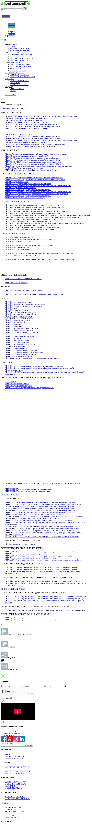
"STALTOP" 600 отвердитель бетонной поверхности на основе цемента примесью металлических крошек (46, 597)
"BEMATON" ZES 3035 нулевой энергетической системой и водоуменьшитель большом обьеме (42, 529)
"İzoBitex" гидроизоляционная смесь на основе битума (26, 209)
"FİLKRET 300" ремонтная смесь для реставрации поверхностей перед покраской (36, 194)
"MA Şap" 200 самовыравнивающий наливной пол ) (32, 618)
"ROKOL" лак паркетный (15, 322)
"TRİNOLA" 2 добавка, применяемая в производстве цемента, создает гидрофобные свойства (41, 569)
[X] (2, 660)
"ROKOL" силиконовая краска (17, 342)
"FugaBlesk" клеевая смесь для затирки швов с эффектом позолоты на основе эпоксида (38, 166)
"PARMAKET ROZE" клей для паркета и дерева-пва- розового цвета (34, 294)
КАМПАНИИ (15, 69)
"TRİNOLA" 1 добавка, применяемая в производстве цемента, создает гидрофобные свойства (41, 567)
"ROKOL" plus (11, 308)
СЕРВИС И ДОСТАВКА (19, 75)
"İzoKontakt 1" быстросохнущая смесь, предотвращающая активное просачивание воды (44, 223)
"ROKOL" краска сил (13, 324)
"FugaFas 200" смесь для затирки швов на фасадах (33, 164)
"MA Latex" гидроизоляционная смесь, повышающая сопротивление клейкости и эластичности (42, 217)
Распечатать (12, 669)
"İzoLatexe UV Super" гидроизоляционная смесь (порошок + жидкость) (34, 207)
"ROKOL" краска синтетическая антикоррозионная (25, 304)
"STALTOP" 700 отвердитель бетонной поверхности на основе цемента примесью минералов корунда (44, 599)
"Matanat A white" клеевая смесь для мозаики (25, 142)
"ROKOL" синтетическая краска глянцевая (21, 332)
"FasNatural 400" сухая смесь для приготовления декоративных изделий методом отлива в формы (42, 483)
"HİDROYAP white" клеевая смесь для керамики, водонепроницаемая (35, 144)
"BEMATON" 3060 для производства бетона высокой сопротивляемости (33, 518)
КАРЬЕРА (9, 79)
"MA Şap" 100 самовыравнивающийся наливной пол (33, 620)
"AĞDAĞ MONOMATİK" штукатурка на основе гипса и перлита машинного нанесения (39, 253)
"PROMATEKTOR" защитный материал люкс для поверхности (29, 388)
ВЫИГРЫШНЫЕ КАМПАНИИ (22, 77)
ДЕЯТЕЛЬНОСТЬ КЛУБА (20, 65)
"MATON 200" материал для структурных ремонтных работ (28, 196)
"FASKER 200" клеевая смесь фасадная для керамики (34, 126)
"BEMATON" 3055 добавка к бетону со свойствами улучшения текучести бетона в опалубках (41, 510)
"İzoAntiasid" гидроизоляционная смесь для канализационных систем (32, 227)
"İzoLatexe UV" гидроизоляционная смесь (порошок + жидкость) (32, 225)
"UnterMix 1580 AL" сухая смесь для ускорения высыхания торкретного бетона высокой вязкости (42, 581)
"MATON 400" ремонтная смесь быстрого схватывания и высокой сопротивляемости (38, 186)
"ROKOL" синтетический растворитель (20, 354)
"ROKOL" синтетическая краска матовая (21, 350)
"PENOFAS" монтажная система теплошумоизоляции (26, 128)
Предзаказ (11, 647)
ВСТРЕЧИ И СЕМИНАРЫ (20, 67)
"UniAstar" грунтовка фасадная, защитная (21, 312)
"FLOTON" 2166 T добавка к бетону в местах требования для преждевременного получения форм (43, 504)
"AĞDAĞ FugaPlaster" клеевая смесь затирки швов (24, 168)
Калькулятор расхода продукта (19, 634)
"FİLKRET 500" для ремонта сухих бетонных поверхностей (28, 184)
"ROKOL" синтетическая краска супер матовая (23, 306)
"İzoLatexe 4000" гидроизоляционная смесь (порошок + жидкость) (32, 205)
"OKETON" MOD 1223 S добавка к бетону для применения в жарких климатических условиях (42, 537)
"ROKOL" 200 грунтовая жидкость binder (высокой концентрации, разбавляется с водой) (39, 368)
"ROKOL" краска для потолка (16, 348)
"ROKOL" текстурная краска (16, 310)
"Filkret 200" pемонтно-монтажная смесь (20, 188)
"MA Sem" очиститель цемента (17, 384)
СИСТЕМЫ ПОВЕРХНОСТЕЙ (22, 58)
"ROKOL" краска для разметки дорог (19, 336)
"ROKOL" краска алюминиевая (17, 320)
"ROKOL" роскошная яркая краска (18, 316)
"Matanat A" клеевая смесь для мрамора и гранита (27, 118)
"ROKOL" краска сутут (14, 326)
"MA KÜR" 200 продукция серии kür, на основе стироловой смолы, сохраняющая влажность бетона (43, 560)
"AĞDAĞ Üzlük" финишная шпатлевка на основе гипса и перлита (31, 245)
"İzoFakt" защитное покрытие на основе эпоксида (36, 211)
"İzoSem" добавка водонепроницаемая (20, 544)
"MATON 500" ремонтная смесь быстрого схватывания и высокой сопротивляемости (38, 192)
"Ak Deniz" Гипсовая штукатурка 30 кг (20, 237)
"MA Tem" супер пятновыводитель (18, 386)
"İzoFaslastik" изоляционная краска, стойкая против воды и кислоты (31, 358)
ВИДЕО (13, 91)
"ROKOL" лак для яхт (13, 338)
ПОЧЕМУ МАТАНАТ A (19, 81)
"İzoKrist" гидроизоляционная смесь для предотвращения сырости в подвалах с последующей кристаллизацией (48, 215)
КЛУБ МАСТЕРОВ (13, 63)
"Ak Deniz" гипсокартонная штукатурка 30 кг (23, 255)
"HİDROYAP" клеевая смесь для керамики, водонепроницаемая (32, 136)
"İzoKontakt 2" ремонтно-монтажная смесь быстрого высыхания (30, 229)
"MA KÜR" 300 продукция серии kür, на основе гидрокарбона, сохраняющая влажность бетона (42, 552)
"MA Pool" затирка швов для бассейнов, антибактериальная (31, 170)
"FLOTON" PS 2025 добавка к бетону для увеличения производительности (34, 514)
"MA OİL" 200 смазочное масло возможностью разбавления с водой (31, 558)
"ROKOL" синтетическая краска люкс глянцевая (24, 352)
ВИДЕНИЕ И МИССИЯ (19, 48)
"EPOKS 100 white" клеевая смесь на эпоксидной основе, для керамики (32, 138)
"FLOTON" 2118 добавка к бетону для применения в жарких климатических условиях (38, 520)
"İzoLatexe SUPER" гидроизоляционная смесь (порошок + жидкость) (33, 219)
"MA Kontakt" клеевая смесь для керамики (24, 120)
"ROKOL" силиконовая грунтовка (18, 302)
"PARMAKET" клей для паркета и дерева (23, 290)
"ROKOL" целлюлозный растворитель (20, 344)
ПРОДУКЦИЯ (11, 52)
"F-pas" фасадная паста (14, 370)
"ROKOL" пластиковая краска (17, 340)
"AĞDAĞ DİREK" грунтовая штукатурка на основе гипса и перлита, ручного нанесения (39, 259)
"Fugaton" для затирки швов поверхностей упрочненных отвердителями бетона (36, 154)
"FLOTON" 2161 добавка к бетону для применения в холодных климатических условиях (39, 531)
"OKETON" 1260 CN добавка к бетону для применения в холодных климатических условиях (41, 506)
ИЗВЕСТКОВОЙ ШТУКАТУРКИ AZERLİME (23, 279)
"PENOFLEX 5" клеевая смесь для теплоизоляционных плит (28, 489)
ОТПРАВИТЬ (6, 698)
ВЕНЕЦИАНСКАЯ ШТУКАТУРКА (19, 318)
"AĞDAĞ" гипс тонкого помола (17, 249)
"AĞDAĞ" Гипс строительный (17, 247)
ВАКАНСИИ (15, 83)
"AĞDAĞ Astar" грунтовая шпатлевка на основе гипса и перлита (30, 239)
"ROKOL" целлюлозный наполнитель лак (21, 328)
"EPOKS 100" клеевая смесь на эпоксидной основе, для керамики (30, 146)
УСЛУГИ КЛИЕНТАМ (14, 73)
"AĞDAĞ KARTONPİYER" (18, 241)
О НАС (12, 46)
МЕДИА (8, 87)
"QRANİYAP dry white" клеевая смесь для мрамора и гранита (31, 124)
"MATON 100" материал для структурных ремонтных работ (28, 190)
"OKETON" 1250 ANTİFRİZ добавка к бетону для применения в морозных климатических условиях (44, 516)
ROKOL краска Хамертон (15, 346)
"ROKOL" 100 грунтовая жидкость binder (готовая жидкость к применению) (34, 366)
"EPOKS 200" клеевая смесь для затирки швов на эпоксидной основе (32, 158)
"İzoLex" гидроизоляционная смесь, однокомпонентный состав (29, 221)
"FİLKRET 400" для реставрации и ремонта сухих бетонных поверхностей (34, 178)
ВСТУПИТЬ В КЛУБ (18, 71)
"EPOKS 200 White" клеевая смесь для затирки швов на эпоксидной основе (34, 162)
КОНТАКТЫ (10, 95)
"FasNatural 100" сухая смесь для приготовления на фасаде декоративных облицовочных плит (41, 140)
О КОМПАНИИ (12, 44)
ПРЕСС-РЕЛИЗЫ (17, 89)
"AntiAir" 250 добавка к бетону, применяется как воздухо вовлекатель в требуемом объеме (39, 508)
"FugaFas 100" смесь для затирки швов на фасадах (32, 160)
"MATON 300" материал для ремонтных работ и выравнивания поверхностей (35, 180)
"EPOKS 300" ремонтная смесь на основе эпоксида (25, 198)
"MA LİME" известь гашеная (16, 283)
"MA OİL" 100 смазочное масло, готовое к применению (26, 554)
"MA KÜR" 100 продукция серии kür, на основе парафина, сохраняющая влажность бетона (40, 556)
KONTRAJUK (10, 382)
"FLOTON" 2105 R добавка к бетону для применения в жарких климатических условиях (39, 512)
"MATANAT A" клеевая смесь (19, 134)
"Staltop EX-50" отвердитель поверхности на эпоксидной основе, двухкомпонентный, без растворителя (45, 610)
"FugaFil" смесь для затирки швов (26, 156)
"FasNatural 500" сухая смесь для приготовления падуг (26, 122)
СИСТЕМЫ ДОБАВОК (19, 61)
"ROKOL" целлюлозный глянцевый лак (20, 314)
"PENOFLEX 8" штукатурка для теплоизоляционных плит (27, 491)
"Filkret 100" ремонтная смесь (16, 182)
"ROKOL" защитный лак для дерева (19, 330)
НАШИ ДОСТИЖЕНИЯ (19, 50)
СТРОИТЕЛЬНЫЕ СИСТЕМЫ (22, 54)
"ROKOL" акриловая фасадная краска (20, 356)
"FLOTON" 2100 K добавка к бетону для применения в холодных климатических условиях (40, 502)
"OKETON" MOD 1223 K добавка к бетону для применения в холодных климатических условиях (43, 527)
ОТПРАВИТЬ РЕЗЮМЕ (19, 85)
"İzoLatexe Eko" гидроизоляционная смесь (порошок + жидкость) (32, 213)
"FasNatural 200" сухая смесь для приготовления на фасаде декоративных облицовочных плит (41, 116)
